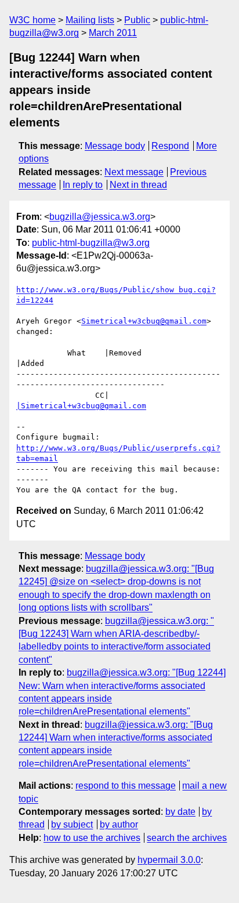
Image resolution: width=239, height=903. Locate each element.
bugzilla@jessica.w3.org (99, 217)
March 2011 (113, 33)
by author (119, 824)
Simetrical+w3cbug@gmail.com (144, 321)
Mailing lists (90, 20)
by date (180, 812)
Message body (115, 146)
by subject (72, 824)
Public (137, 20)
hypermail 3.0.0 (169, 860)
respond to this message (125, 785)
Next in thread (138, 185)
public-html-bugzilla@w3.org (91, 243)
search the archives (187, 838)
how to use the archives (92, 838)
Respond (170, 146)
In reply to (83, 185)
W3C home (32, 20)
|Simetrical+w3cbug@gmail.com (81, 405)
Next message (134, 172)
